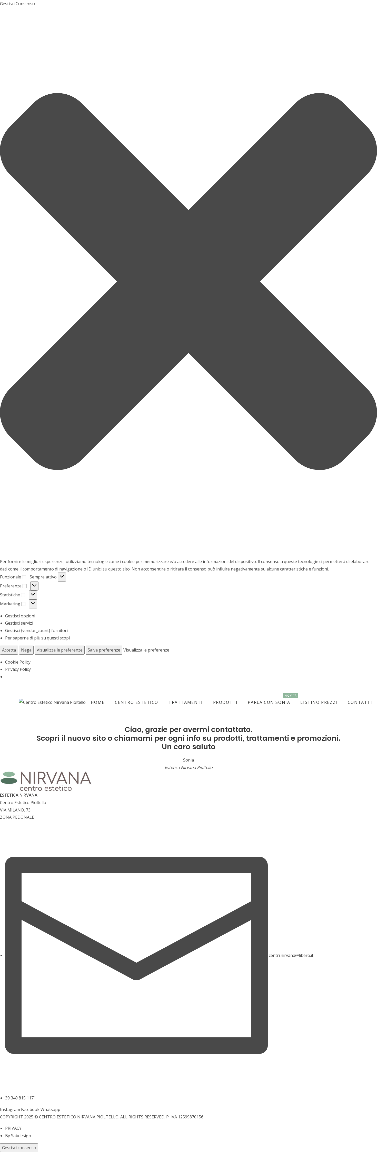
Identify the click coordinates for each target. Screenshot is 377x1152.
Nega (26, 650)
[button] (188, 282)
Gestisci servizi (19, 623)
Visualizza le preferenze (60, 650)
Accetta (9, 650)
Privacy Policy (18, 669)
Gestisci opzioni (20, 616)
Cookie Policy (18, 662)
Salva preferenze (104, 650)
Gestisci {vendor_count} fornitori (36, 630)
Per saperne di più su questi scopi (37, 638)
